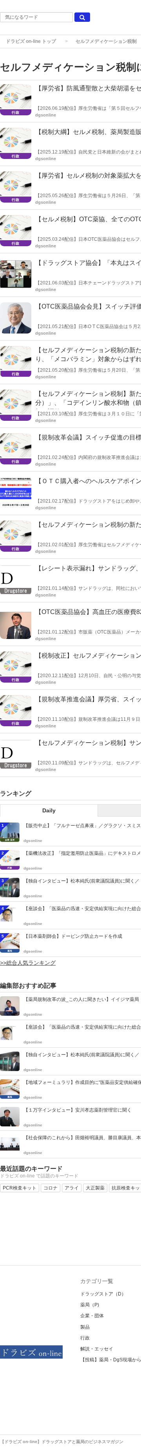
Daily (49, 810)
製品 (85, 1327)
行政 (85, 1338)
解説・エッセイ (96, 1349)
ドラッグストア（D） (103, 1294)
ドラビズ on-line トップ (31, 41)
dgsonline (45, 115)
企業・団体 (92, 1315)
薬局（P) (89, 1305)
